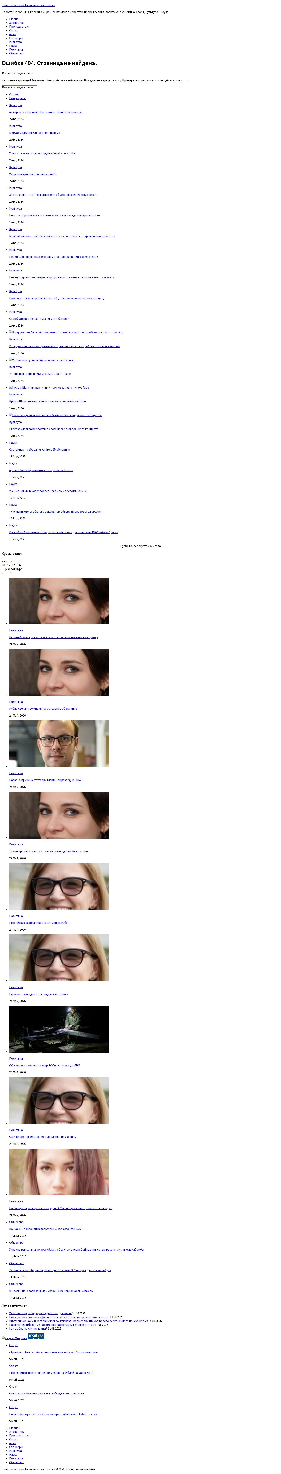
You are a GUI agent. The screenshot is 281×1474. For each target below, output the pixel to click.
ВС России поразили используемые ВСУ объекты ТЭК (45, 1229)
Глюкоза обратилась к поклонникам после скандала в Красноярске (54, 215)
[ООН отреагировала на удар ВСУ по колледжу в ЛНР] (59, 1051)
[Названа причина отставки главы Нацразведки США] (59, 766)
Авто (12, 34)
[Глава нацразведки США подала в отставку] (59, 980)
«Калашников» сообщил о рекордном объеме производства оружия (55, 511)
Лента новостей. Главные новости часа (28, 5)
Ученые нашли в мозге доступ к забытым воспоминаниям (48, 491)
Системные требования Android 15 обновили (39, 449)
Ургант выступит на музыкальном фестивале (40, 374)
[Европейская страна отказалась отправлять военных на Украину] (59, 623)
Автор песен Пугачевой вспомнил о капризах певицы (45, 112)
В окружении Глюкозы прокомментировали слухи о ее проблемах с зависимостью (64, 346)
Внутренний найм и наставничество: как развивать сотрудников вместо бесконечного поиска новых (78, 1321)
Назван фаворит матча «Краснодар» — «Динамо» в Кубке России (53, 1414)
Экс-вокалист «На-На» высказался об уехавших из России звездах (53, 194)
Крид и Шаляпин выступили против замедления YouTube (47, 401)
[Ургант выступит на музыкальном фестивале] (41, 360)
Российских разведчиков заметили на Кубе (38, 923)
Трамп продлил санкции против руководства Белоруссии (48, 851)
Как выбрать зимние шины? (28, 1328)
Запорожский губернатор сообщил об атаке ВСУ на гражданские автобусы (60, 1270)
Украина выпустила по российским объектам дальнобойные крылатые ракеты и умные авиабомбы (76, 1249)
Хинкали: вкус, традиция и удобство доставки (40, 1313)
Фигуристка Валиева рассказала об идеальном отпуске (46, 1393)
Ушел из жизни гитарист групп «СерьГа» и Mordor (42, 153)
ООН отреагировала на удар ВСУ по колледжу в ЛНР (44, 1065)
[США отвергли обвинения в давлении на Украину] (59, 1123)
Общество (16, 53)
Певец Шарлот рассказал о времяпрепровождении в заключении (53, 256)
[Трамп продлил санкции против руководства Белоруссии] (59, 837)
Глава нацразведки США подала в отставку (38, 994)
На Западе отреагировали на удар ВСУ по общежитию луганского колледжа (60, 1208)
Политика (16, 49)
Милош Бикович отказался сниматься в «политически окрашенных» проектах (62, 236)
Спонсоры (16, 38)
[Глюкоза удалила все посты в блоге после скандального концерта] (55, 415)
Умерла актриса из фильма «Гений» (33, 174)
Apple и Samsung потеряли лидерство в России (41, 470)
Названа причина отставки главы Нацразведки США (45, 780)
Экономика (16, 22)
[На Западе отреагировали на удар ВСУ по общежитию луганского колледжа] (59, 1194)
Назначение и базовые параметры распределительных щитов (51, 1324)
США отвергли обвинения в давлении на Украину (42, 1137)
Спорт (13, 30)
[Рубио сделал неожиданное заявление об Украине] (59, 695)
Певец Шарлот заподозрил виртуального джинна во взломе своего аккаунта (61, 277)
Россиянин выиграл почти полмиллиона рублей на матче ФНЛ (51, 1373)
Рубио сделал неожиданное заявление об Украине (43, 708)
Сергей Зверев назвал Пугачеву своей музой (39, 318)
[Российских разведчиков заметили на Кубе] (59, 909)
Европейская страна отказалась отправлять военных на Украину (53, 637)
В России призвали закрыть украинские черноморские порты (51, 1291)
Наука (13, 45)
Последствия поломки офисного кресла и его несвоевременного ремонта (59, 1317)
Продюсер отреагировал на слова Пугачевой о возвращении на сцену (57, 298)
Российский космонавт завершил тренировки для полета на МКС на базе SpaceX (63, 532)
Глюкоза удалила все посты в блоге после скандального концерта (53, 429)
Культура (15, 42)
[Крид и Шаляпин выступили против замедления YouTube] (49, 387)
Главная (14, 19)
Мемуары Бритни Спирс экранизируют (35, 133)
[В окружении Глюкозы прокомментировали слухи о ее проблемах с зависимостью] (66, 332)
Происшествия (19, 26)
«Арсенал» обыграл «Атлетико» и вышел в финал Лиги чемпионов (53, 1352)
